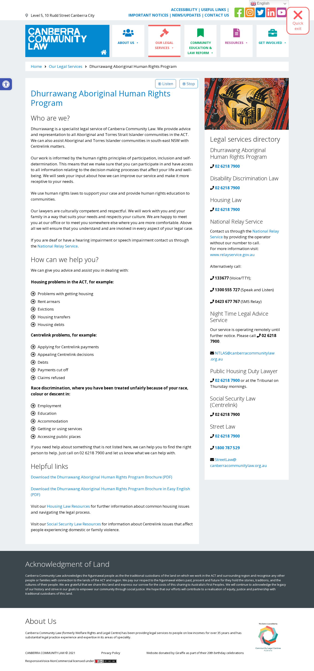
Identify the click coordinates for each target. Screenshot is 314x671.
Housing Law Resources (68, 506)
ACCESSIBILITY (184, 9)
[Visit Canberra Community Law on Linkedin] (271, 15)
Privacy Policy (110, 653)
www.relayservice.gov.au (232, 254)
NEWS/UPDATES (186, 15)
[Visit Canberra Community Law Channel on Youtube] (281, 15)
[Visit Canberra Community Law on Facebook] (239, 15)
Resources (234, 42)
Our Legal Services (164, 45)
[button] (6, 84)
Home (36, 66)
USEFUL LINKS (213, 9)
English (262, 3)
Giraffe (180, 653)
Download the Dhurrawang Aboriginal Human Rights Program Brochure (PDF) (101, 477)
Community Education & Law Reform (200, 48)
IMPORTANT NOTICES (148, 15)
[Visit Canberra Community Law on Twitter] (260, 15)
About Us (126, 42)
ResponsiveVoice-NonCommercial (48, 661)
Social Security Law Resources (74, 524)
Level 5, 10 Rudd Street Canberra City (62, 15)
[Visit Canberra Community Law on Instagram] (250, 15)
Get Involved (270, 42)
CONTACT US (217, 15)
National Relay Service (57, 246)
